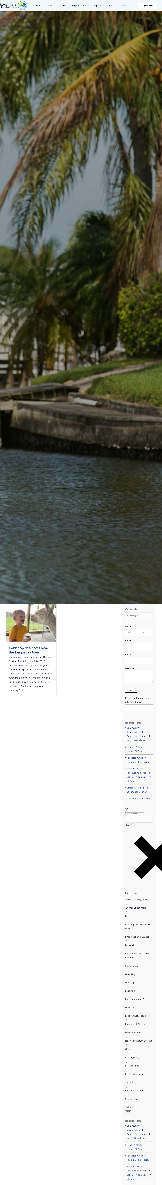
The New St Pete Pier (138, 798)
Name (128, 627)
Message (130, 668)
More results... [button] (133, 893)
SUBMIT (131, 690)
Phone (128, 641)
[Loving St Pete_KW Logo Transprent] (13, 1)
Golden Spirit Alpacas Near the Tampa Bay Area (28, 650)
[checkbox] (139, 906)
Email (128, 654)
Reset (128, 1112)
